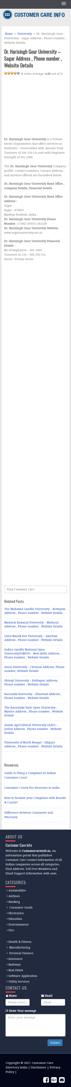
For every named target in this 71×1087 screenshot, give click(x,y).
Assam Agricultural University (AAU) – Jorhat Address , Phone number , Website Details (33, 728)
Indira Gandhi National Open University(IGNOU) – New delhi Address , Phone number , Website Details (32, 653)
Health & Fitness (19, 941)
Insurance (15, 958)
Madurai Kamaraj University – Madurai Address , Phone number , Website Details (33, 624)
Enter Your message (22, 1010)
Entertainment (18, 924)
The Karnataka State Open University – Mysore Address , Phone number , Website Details (33, 711)
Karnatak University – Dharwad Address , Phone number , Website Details (33, 696)
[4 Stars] (15, 73)
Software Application (22, 975)
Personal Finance (21, 953)
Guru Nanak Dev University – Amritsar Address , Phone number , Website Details (33, 637)
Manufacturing (19, 947)
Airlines (14, 896)
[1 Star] (5, 73)
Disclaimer (38, 1067)
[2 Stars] (8, 73)
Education (15, 918)
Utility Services (18, 981)
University (24, 33)
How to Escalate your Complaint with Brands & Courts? (35, 800)
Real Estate (15, 970)
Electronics (16, 913)
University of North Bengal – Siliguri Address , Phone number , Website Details (33, 744)
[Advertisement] (37, 107)
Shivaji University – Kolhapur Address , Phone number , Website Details (31, 682)
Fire (11, 930)
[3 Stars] (12, 73)
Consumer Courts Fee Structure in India (32, 787)
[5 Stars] (18, 73)
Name (13, 995)
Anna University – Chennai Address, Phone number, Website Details (34, 668)
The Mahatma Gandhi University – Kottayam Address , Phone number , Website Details (34, 610)
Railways (14, 964)
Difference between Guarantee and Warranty (28, 815)
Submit (55, 1042)
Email (48, 995)
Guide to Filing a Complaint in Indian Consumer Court (30, 775)
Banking (14, 901)
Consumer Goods (20, 907)
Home (8, 33)
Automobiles (17, 890)
